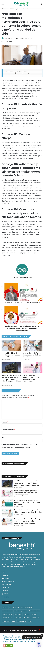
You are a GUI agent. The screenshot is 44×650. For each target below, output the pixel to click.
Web (3, 437)
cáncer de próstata (20, 611)
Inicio (4, 9)
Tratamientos (6, 578)
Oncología (18, 617)
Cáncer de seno (7, 614)
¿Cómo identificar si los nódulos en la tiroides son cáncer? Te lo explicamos (11, 355)
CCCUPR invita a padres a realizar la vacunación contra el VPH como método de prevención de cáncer (11, 379)
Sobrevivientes (6, 584)
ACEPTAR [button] (9, 645)
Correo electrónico (8, 429)
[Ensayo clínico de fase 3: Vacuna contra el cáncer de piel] (32, 345)
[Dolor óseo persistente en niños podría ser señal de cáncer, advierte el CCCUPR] (7, 503)
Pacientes (5, 590)
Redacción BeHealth (10, 38)
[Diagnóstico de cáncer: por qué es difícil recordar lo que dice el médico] (7, 512)
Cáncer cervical (14, 607)
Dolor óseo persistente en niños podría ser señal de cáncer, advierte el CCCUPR (28, 502)
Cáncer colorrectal (26, 607)
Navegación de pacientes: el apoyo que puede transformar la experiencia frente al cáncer (27, 521)
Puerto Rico (6, 621)
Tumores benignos (8, 581)
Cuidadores (5, 587)
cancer (5, 607)
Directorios (5, 597)
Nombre (5, 422)
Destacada (18, 614)
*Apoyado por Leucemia (22, 9)
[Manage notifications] (4, 645)
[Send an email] (16, 38)
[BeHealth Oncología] (22, 3)
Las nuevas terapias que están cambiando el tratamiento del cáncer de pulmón (25, 493)
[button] (38, 644)
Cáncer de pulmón (34, 611)
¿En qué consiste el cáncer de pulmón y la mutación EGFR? (31, 377)
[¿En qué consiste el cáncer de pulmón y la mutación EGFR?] (32, 367)
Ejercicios (5, 594)
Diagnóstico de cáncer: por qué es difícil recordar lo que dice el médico (28, 511)
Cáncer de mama (7, 611)
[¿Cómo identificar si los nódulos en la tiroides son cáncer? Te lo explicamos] (11, 345)
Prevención (35, 617)
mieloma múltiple (7, 617)
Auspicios (11, 9)
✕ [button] (41, 635)
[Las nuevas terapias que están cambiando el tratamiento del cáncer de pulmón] (7, 493)
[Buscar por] (41, 4)
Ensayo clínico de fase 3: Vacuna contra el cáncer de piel (32, 355)
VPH (30, 621)
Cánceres (5, 575)
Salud (13, 621)
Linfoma (34, 614)
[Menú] (3, 4)
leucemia (26, 614)
